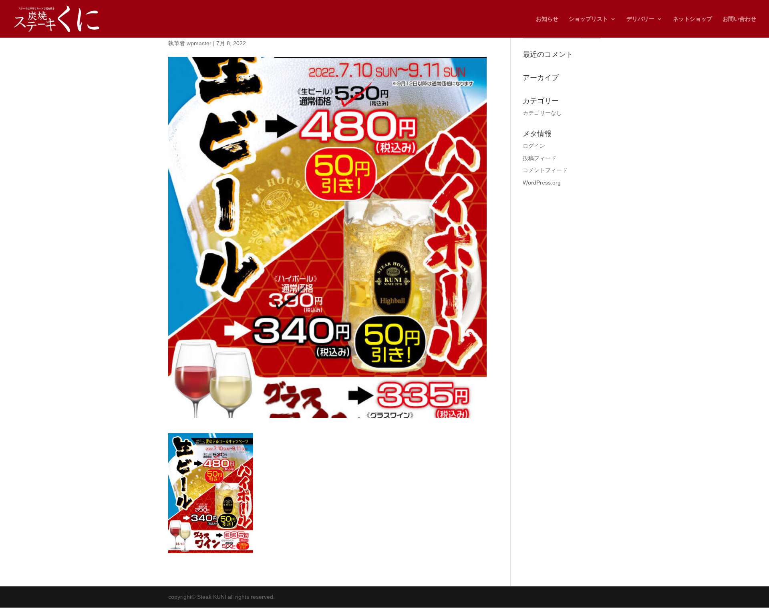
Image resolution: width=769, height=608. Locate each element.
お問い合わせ (739, 19)
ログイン (534, 145)
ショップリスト (588, 19)
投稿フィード (539, 158)
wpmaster (199, 43)
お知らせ (547, 19)
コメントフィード (545, 170)
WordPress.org (542, 182)
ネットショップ (692, 19)
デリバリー (640, 19)
